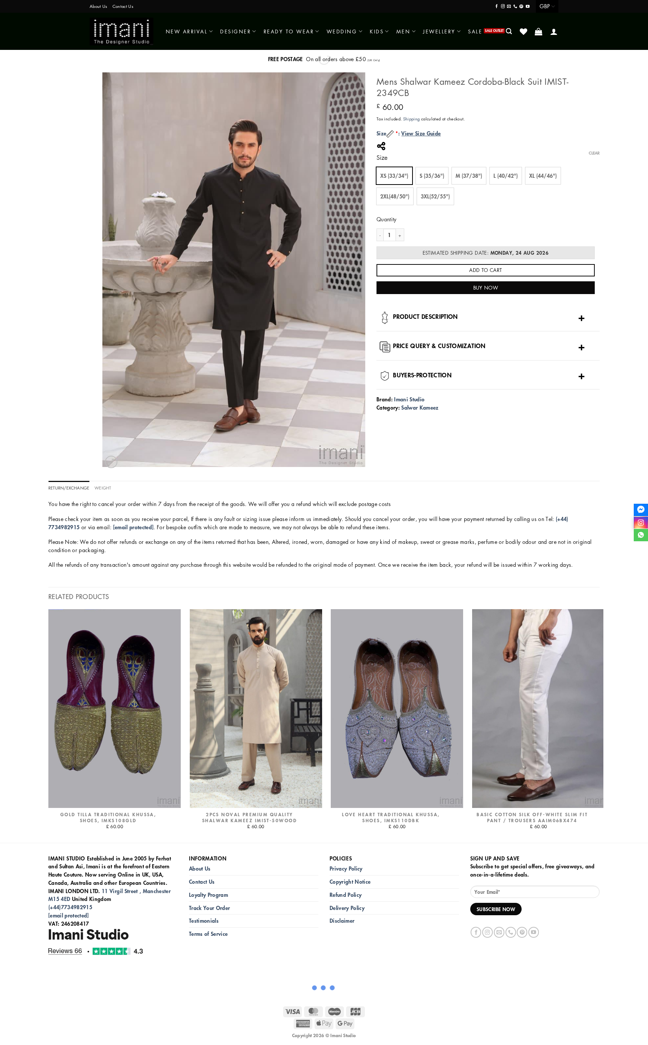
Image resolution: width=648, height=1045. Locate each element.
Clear (594, 153)
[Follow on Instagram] (503, 7)
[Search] (509, 31)
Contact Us (122, 6)
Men (403, 31)
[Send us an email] (509, 7)
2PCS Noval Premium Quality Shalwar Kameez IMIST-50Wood (249, 818)
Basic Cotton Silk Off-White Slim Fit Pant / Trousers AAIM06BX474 (532, 818)
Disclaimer (342, 921)
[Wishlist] (524, 31)
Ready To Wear (289, 31)
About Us (98, 6)
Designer (235, 31)
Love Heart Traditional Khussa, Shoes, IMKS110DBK (391, 818)
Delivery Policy (347, 908)
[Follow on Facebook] (496, 7)
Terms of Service (208, 934)
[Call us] (515, 7)
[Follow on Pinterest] (521, 7)
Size (381, 158)
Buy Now (485, 287)
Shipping (411, 119)
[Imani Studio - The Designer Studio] (121, 31)
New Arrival (187, 31)
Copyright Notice (350, 882)
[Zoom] (111, 462)
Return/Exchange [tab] (68, 488)
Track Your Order (209, 908)
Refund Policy (346, 895)
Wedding (342, 31)
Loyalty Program (208, 895)
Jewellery (439, 31)
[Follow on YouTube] (528, 7)
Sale (475, 31)
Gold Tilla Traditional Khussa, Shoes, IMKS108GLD (108, 818)
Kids (377, 31)
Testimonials (204, 921)
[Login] (554, 31)
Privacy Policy (346, 868)
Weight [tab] (102, 488)
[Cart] (539, 31)
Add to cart (485, 269)
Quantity (386, 219)
